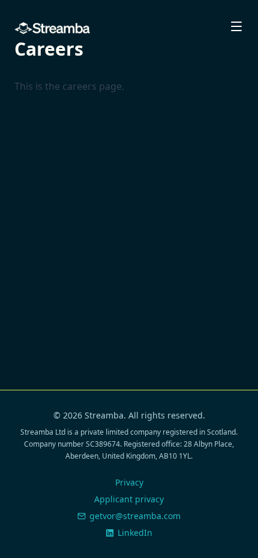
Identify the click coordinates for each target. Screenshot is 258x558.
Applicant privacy (129, 499)
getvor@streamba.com (135, 515)
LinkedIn (135, 532)
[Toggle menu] (236, 26)
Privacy (129, 482)
